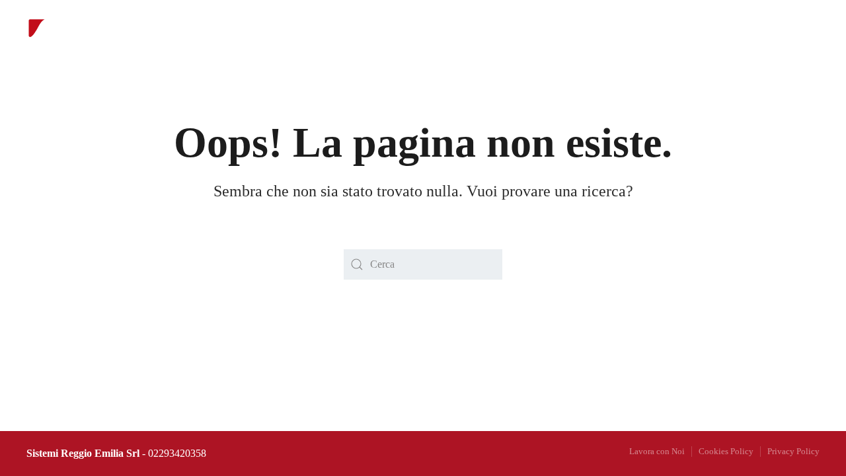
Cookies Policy (726, 451)
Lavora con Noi (657, 451)
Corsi (448, 36)
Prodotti (380, 36)
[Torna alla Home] (69, 36)
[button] (627, 36)
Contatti (578, 36)
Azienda (242, 36)
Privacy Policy (793, 451)
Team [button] (510, 36)
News (312, 36)
